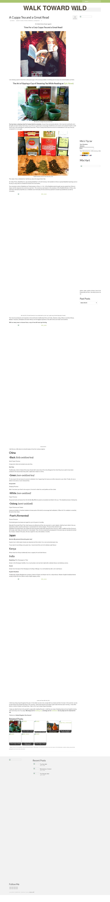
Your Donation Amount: (84, 145)
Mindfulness (30, 20)
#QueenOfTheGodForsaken (28, 747)
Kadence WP (31, 892)
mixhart (12, 20)
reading (67, 747)
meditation (55, 710)
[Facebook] (10, 888)
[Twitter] (12, 888)
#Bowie (11, 747)
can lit (39, 747)
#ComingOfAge (19, 747)
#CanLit (14, 747)
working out (38, 710)
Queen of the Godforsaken (58, 747)
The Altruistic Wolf (44, 774)
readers (64, 747)
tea (14, 749)
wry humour (23, 749)
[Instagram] (15, 888)
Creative (22, 20)
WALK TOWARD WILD (55, 7)
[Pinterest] (17, 888)
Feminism (26, 20)
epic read (43, 747)
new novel (50, 747)
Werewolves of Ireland (45, 769)
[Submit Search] (83, 1)
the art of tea (17, 749)
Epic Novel (68, 83)
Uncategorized (36, 20)
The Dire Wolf (43, 764)
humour (46, 747)
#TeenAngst (35, 747)
